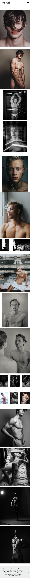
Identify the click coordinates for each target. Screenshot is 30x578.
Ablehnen (17, 575)
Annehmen (11, 575)
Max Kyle (6, 3)
